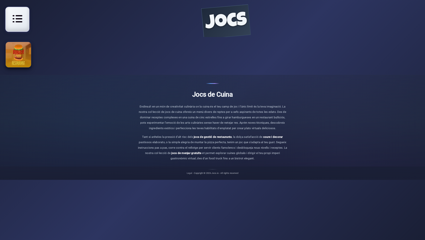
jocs (226, 22)
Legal (189, 173)
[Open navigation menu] (17, 18)
